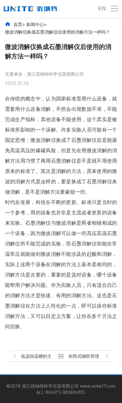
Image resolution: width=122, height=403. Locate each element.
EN (102, 8)
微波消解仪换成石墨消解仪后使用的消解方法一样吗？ (57, 32)
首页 (17, 24)
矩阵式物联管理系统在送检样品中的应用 (84, 356)
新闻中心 (35, 24)
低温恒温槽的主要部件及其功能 (36, 356)
